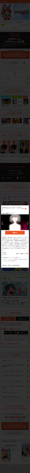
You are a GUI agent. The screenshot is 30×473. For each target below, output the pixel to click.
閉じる (23, 208)
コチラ (13, 257)
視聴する (15, 232)
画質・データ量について (21, 253)
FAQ (10, 260)
